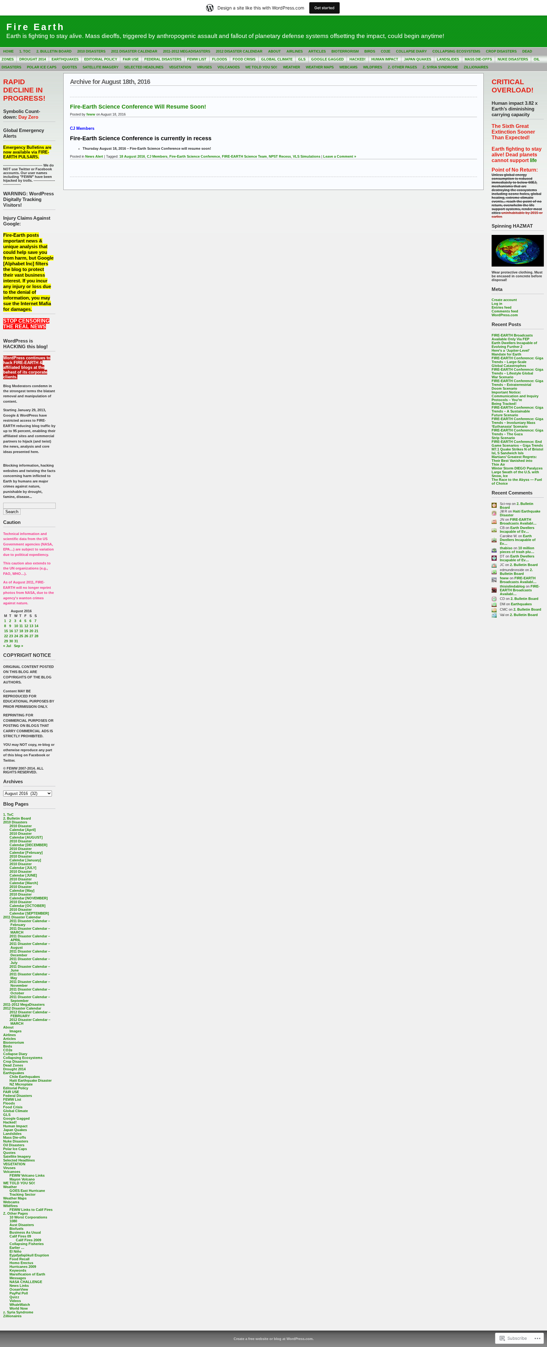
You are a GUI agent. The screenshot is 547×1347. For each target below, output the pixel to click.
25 (21, 636)
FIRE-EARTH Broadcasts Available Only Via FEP (512, 337)
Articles (317, 51)
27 (31, 636)
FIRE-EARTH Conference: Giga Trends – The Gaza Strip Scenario (517, 434)
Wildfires (372, 67)
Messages (17, 1278)
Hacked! (357, 59)
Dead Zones (13, 1065)
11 (21, 626)
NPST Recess (280, 156)
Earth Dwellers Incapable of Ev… (517, 529)
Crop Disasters (501, 51)
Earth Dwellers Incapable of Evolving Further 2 (514, 345)
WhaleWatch (19, 1304)
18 (21, 631)
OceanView (18, 1289)
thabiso (506, 548)
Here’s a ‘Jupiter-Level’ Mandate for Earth (510, 352)
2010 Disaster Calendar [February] (26, 850)
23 (11, 636)
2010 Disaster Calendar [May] (22, 888)
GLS (301, 59)
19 (26, 631)
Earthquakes (65, 59)
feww (504, 578)
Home (8, 51)
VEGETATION (180, 67)
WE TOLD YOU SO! (261, 67)
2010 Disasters (91, 51)
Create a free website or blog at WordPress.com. (274, 1339)
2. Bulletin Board (54, 51)
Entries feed (502, 307)
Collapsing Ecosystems (456, 51)
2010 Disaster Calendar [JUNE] (23, 873)
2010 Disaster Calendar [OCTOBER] (27, 904)
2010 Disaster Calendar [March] (23, 881)
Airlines (294, 51)
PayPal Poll (18, 1293)
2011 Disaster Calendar (134, 51)
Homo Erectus (21, 1263)
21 (36, 631)
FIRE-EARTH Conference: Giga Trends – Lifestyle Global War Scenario (517, 373)
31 (16, 641)
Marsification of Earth (27, 1274)
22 (6, 636)
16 (11, 631)
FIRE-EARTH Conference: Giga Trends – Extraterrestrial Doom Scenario (517, 384)
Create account (504, 300)
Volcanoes (228, 67)
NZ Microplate (21, 1084)
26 (26, 636)
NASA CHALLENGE (25, 1282)
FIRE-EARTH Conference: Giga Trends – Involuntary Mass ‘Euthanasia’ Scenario (517, 422)
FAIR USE (131, 59)
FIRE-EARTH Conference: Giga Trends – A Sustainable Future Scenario (517, 411)
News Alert (94, 156)
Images (15, 1031)
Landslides (448, 59)
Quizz (14, 1297)
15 (6, 631)
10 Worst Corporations (28, 1217)
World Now (18, 1308)
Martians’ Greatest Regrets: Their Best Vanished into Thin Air (514, 460)
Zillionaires (476, 67)
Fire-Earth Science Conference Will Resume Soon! (138, 107)
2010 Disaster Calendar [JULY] (22, 866)
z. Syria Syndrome (440, 67)
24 (16, 636)
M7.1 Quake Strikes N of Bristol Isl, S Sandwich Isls (517, 451)
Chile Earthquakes (24, 1077)
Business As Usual (25, 1232)
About (274, 51)
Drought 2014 (32, 59)
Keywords (17, 1270)
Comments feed (505, 311)
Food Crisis (244, 59)
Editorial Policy (100, 59)
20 (31, 631)
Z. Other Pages (402, 67)
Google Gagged (327, 59)
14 (36, 626)
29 (6, 641)
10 (16, 626)
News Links (19, 1285)
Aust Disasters (21, 1225)
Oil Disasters (13, 1145)
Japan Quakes (417, 59)
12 (26, 626)
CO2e (385, 51)
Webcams (348, 67)
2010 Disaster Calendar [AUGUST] (26, 835)
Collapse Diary (411, 51)
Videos (15, 1301)
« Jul (7, 646)
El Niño (15, 1251)
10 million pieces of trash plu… (517, 550)
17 (16, 631)
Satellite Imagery (100, 67)
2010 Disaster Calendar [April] (22, 828)
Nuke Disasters (513, 59)
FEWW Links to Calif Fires (31, 1210)
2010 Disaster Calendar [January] (25, 858)
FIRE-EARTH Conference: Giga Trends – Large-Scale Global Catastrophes (517, 362)
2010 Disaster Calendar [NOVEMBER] (28, 896)
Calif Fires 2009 (28, 1240)
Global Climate (276, 59)
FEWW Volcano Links (27, 1175)
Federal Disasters (162, 59)
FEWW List (196, 59)
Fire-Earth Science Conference (194, 156)
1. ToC (25, 51)
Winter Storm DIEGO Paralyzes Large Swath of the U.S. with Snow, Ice (517, 472)
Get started (324, 7)
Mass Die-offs (478, 59)
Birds (369, 51)
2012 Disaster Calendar (239, 51)
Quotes (69, 67)
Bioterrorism (345, 51)
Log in (497, 303)
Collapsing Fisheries (26, 1244)
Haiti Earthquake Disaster (30, 1080)
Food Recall (19, 1259)
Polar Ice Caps (41, 67)
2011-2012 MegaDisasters (186, 51)
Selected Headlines (143, 67)
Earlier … (16, 1247)
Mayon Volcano (22, 1179)
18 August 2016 (132, 156)
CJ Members (157, 156)
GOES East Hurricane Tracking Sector (27, 1192)
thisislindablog (512, 586)
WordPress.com (505, 315)
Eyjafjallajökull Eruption (29, 1255)
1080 (13, 1221)
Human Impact (384, 59)
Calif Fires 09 (20, 1236)
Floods (219, 59)
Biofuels (16, 1229)
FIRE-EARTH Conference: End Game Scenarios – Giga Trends (517, 443)
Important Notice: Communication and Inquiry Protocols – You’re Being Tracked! (515, 398)
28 (36, 636)
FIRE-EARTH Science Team (244, 156)
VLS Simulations (306, 156)
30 (11, 641)
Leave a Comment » (339, 156)
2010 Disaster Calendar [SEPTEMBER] (29, 911)
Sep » (18, 646)
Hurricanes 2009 (22, 1266)
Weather (291, 67)
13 (31, 626)
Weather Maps (320, 67)
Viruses (204, 67)
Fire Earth (35, 27)
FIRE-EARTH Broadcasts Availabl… (518, 521)
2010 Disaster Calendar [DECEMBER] (28, 843)
